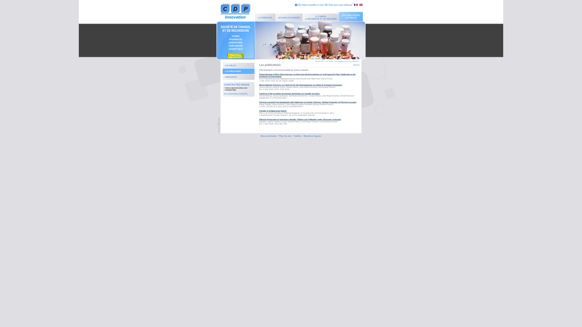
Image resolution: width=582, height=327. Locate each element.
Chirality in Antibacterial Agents (273, 111)
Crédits (297, 136)
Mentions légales (312, 136)
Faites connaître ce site (312, 5)
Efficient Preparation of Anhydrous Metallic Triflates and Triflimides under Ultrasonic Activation (300, 120)
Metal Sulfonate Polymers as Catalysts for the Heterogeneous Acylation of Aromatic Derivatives (300, 85)
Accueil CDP (319, 61)
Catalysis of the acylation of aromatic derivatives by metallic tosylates (289, 94)
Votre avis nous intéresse (340, 5)
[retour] (356, 65)
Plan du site (285, 136)
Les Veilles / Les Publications (336, 61)
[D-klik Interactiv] (219, 133)
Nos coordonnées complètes (236, 93)
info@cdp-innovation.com (236, 88)
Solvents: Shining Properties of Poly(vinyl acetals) (334, 102)
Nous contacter (269, 136)
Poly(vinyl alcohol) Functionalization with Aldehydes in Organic (286, 102)
